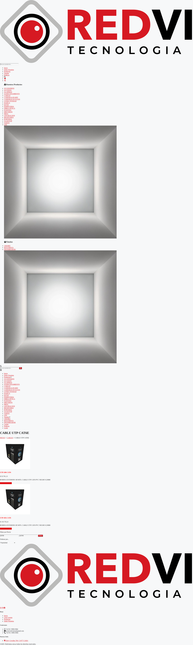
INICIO (2, 438)
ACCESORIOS (9, 88)
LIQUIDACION (9, 115)
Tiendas (6, 73)
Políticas (6, 75)
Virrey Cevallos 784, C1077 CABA (16, 640)
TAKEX (7, 123)
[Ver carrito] (5, 79)
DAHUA (7, 103)
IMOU (6, 114)
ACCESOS (7, 90)
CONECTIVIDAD (10, 101)
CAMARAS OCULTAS (12, 99)
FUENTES (7, 110)
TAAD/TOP (8, 121)
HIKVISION (8, 112)
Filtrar (40, 535)
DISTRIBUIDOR (10, 249)
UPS (5, 124)
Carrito (6, 424)
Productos (7, 71)
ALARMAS (8, 92)
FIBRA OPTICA (9, 108)
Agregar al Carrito (6, 483)
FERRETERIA (9, 106)
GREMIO (7, 246)
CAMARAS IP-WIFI (11, 97)
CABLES (7, 95)
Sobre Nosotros (9, 70)
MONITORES (9, 117)
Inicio (6, 68)
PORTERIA (8, 119)
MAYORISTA (9, 247)
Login (6, 428)
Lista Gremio (8, 617)
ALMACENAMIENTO (12, 94)
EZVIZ (6, 105)
